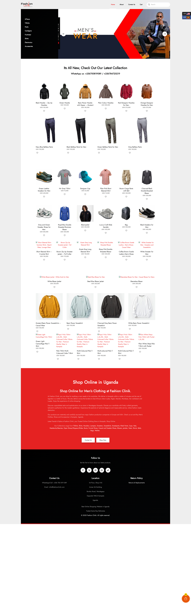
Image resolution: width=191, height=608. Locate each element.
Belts (139, 428)
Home (113, 4)
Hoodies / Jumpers (89, 426)
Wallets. (97, 430)
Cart (141, 4)
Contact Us (131, 4)
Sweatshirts (107, 426)
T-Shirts (75, 426)
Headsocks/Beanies (56, 428)
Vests (130, 428)
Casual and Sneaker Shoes (107, 428)
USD (184, 13)
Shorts (135, 428)
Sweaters (100, 426)
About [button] (122, 4)
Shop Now (102, 440)
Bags (92, 430)
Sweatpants (115, 426)
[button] (39, 19)
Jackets (125, 428)
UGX (184, 17)
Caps (130, 426)
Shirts (80, 426)
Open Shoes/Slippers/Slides (73, 428)
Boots (86, 428)
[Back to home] (27, 4)
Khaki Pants (124, 426)
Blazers (119, 428)
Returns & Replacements (137, 483)
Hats (134, 426)
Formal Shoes (93, 428)
